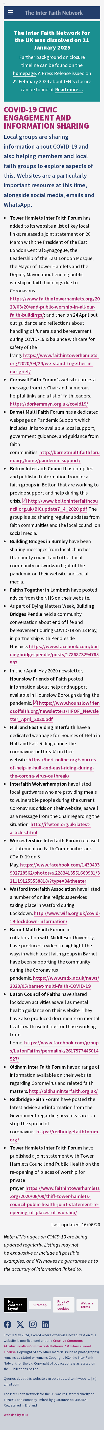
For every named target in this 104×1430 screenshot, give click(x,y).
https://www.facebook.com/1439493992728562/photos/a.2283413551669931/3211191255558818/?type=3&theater (55, 872)
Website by (16, 1415)
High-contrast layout (15, 1305)
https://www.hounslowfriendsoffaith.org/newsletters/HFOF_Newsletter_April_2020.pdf (55, 711)
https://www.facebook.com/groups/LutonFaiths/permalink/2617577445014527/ (54, 1050)
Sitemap (40, 1305)
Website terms (87, 1305)
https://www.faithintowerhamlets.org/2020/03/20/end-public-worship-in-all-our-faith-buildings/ (55, 306)
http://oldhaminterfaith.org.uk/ (63, 1091)
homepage (24, 73)
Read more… (69, 89)
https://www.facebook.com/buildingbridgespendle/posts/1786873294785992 (54, 654)
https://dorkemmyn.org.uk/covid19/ (49, 404)
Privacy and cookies (63, 1305)
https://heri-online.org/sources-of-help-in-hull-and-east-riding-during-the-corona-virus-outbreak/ (54, 767)
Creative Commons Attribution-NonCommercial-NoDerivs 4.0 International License (47, 1346)
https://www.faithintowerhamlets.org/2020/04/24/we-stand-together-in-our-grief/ (54, 363)
